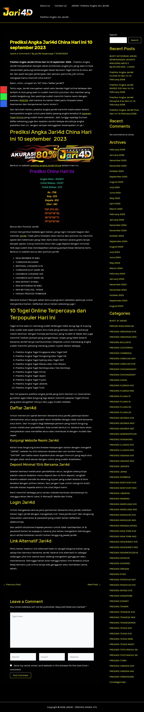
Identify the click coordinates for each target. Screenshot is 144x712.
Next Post (94, 584)
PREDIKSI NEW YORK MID (123, 536)
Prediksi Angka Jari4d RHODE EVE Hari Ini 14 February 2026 (121, 88)
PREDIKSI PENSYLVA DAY (123, 579)
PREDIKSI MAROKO (120, 498)
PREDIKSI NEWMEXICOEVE (124, 552)
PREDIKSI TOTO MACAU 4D (124, 649)
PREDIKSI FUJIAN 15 (120, 401)
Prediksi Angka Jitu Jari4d (54, 17)
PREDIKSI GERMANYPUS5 (123, 433)
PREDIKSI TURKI (118, 660)
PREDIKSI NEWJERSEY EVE (124, 541)
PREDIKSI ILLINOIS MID (122, 450)
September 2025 (118, 176)
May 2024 (115, 262)
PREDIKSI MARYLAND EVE (123, 504)
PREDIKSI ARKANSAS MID (123, 336)
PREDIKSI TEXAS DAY (121, 628)
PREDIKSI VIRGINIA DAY (122, 665)
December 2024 (118, 225)
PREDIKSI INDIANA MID (122, 460)
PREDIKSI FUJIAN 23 (120, 412)
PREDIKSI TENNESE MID (122, 617)
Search (113, 34)
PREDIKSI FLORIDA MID (122, 390)
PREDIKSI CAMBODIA (121, 353)
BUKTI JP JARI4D (118, 320)
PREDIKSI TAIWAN (119, 606)
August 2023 (116, 306)
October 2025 (117, 171)
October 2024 (117, 235)
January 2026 (117, 155)
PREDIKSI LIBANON (120, 493)
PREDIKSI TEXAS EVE (121, 633)
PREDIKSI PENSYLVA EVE (123, 584)
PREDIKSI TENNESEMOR (122, 622)
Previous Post (12, 584)
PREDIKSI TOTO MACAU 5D (124, 655)
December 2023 (118, 284)
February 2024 (117, 273)
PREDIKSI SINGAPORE (121, 595)
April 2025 (115, 203)
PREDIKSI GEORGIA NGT (122, 428)
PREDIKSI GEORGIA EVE (122, 417)
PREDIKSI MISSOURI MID (123, 520)
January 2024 (117, 278)
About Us (45, 5)
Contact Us (61, 5)
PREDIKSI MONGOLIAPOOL (123, 525)
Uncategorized (118, 682)
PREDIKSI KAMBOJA (120, 477)
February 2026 (117, 149)
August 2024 (116, 246)
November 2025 (118, 165)
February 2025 (117, 214)
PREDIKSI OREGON (119, 568)
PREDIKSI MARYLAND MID (123, 509)
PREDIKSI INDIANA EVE (122, 455)
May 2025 (115, 198)
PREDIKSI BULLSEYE (120, 342)
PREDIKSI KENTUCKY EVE (123, 482)
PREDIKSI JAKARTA (119, 466)
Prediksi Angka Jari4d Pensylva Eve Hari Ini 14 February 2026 (122, 101)
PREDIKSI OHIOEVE (120, 557)
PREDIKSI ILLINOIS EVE (122, 444)
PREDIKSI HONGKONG (121, 439)
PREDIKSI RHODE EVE (121, 590)
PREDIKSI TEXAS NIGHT (122, 644)
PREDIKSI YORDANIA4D (122, 676)
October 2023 (117, 295)
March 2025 (116, 208)
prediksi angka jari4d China (46, 165)
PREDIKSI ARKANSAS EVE (123, 331)
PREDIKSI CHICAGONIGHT (123, 369)
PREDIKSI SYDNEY (119, 601)
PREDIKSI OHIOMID (120, 563)
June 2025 (115, 192)
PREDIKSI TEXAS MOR (121, 638)
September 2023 (118, 300)
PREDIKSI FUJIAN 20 (120, 406)
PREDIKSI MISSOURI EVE (123, 514)
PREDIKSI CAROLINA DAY (123, 358)
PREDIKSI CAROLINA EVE (123, 363)
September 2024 (118, 241)
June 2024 (115, 257)
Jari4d (23, 235)
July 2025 (115, 187)
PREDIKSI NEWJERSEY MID (124, 547)
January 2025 (117, 219)
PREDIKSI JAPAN (118, 471)
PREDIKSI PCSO (118, 574)
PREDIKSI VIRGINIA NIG (122, 671)
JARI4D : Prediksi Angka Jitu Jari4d (90, 5)
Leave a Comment (20, 53)
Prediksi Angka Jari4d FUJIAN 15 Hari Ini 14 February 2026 (121, 76)
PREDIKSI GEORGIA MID (122, 423)
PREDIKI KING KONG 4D (122, 326)
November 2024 (118, 230)
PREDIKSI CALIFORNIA (121, 347)
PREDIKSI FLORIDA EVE (122, 385)
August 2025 (116, 181)
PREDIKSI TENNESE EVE (122, 611)
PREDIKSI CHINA (118, 380)
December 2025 (118, 160)
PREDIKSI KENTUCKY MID (123, 487)
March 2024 (116, 268)
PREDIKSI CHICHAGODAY (123, 374)
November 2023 (118, 289)
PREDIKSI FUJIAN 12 (120, 396)
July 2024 (115, 252)
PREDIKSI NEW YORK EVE (123, 531)
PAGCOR (23, 100)
